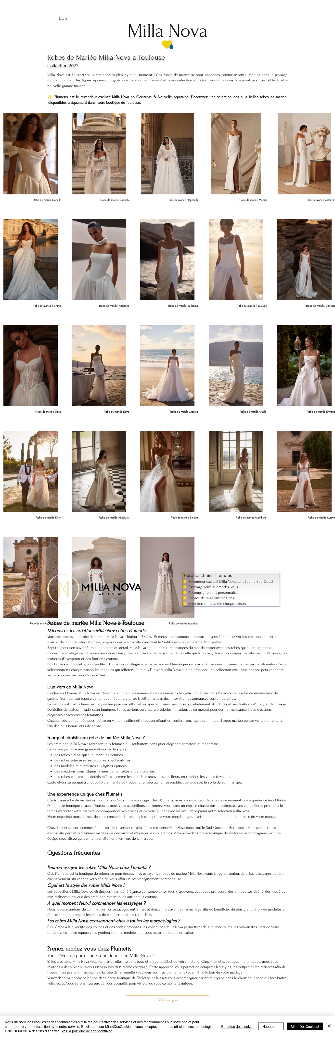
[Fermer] (329, 1026)
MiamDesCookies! (305, 1026)
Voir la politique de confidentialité (87, 1030)
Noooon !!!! (271, 1026)
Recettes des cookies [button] (237, 1026)
